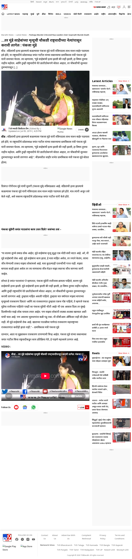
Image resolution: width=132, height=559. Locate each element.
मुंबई (32, 14)
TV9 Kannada (92, 545)
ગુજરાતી (64, 2)
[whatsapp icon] (33, 407)
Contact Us (44, 537)
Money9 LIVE (123, 549)
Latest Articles (102, 81)
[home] (2, 13)
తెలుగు (51, 2)
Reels (58, 14)
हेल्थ (129, 14)
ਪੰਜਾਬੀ (71, 2)
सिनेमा (50, 14)
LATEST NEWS (13, 14)
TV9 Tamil (74, 549)
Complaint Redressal (86, 537)
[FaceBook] (16, 539)
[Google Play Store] (10, 548)
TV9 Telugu (79, 545)
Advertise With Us (68, 537)
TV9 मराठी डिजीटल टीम (18, 128)
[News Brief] (99, 7)
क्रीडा (44, 14)
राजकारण (88, 14)
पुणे (38, 14)
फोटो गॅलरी (77, 14)
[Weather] (109, 7)
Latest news (21, 35)
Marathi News (7, 35)
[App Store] (28, 548)
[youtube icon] (16, 407)
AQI (113, 7)
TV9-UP (98, 2)
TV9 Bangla (104, 545)
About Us (55, 537)
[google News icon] (25, 407)
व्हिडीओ (96, 204)
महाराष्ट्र (25, 14)
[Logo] (4, 7)
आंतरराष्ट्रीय (112, 14)
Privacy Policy (103, 537)
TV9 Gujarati (117, 545)
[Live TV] (118, 7)
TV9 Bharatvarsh (64, 545)
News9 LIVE (109, 549)
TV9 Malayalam (87, 549)
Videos (67, 14)
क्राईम (96, 14)
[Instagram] (27, 539)
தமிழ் (76, 2)
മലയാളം (83, 2)
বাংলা (57, 2)
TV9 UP (99, 549)
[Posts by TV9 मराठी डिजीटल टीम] (4, 130)
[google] (66, 129)
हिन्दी (32, 2)
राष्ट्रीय (103, 14)
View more (122, 81)
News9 (38, 2)
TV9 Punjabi (62, 549)
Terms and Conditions (120, 537)
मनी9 (91, 2)
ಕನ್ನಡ (45, 2)
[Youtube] (33, 539)
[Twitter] (22, 539)
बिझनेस (122, 14)
